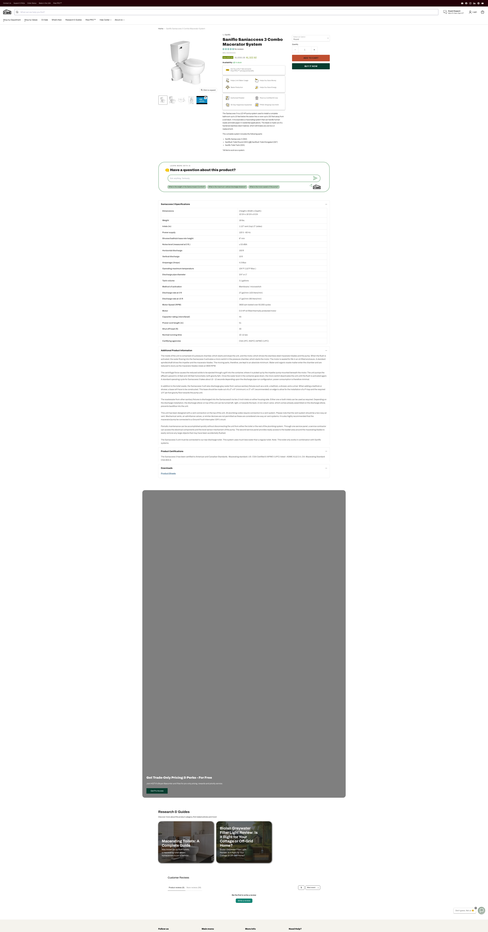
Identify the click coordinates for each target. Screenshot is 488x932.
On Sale (44, 20)
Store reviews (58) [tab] (193, 887)
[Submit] (17, 12)
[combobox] (226, 12)
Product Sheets (168, 473)
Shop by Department (12, 20)
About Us (119, 20)
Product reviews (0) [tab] (176, 887)
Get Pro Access (157, 791)
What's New (57, 20)
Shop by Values (30, 20)
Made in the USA (45, 3)
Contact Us (7, 3)
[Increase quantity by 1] (314, 50)
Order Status (31, 3)
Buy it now (310, 66)
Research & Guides (73, 20)
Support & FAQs (19, 3)
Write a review (244, 901)
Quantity (295, 44)
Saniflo (227, 35)
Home (160, 29)
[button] (473, 12)
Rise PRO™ (57, 3)
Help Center (105, 20)
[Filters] (301, 887)
